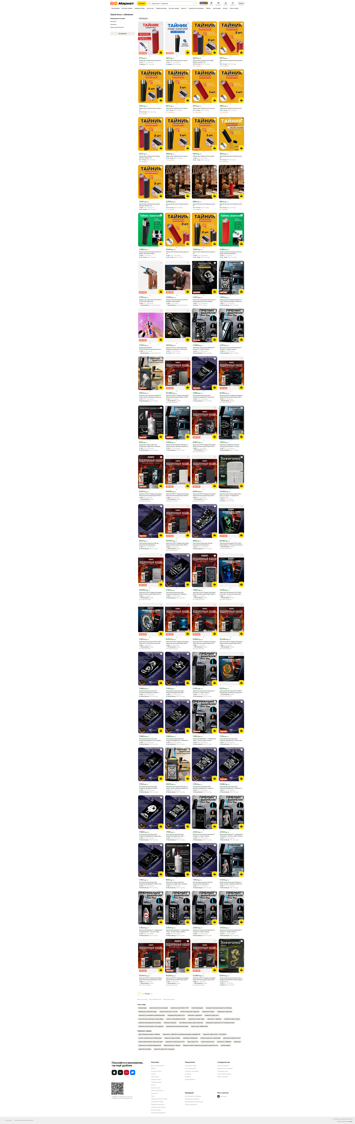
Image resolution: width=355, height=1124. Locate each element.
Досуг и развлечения (157, 1065)
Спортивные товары (157, 1101)
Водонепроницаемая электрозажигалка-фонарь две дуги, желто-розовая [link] (150, 348)
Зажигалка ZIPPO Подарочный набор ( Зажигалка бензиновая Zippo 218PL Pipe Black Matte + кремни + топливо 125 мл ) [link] (204, 494)
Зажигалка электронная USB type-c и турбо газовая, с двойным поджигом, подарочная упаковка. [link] (231, 883)
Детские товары (156, 1110)
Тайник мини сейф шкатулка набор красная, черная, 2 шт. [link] (203, 61)
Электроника (155, 1076)
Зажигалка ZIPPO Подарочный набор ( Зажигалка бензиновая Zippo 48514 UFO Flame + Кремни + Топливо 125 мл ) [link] (177, 642)
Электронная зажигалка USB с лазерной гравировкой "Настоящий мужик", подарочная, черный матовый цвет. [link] (150, 739)
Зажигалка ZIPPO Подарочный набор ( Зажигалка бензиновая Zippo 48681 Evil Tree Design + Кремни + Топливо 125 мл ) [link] (204, 593)
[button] (143, 18)
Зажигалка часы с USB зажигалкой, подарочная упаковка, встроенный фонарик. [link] (176, 348)
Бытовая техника (156, 1071)
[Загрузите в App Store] (114, 1074)
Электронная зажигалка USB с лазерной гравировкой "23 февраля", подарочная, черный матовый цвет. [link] (177, 739)
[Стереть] (194, 3)
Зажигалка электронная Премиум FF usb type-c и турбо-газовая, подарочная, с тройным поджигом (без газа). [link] (204, 348)
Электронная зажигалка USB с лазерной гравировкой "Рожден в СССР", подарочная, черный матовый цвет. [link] (204, 787)
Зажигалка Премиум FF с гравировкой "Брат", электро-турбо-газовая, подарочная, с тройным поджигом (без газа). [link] (204, 739)
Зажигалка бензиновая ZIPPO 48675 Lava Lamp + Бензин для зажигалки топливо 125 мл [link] (231, 593)
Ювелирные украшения (158, 1112)
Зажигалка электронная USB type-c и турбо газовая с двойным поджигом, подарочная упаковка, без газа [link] (231, 300)
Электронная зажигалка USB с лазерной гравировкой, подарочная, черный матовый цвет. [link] (150, 835)
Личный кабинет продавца (193, 1096)
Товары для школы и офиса (159, 1099)
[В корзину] (161, 52)
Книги (153, 1096)
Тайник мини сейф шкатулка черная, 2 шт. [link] (150, 109)
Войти (241, 3)
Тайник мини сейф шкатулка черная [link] (176, 60)
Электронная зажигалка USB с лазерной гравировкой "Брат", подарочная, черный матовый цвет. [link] (176, 835)
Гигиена (153, 1074)
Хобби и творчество (157, 1090)
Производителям (222, 1071)
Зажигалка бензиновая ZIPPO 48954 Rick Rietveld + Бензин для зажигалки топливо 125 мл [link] (231, 691)
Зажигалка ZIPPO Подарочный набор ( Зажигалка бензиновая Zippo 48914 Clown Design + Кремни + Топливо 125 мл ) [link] (231, 642)
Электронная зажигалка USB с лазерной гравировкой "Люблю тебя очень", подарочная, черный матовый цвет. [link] (150, 883)
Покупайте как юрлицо (192, 1071)
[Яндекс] (350, 1121)
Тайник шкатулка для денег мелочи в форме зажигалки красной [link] (231, 252)
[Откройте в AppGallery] (126, 1074)
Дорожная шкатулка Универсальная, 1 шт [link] (231, 157)
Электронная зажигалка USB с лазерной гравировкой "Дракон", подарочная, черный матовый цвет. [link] (149, 691)
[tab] (115, 8)
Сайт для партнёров (191, 1104)
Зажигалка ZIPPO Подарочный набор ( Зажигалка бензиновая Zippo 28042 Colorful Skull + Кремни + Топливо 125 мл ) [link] (204, 445)
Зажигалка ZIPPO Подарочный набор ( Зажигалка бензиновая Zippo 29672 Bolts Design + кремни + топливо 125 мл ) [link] (150, 593)
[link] (142, 1007)
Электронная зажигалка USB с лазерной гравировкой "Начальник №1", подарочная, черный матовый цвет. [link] (203, 396)
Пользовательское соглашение (23, 1120)
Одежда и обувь (156, 1079)
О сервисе (188, 1074)
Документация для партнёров (194, 1101)
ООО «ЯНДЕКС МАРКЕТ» (345, 1119)
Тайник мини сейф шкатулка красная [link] (150, 60)
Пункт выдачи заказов (224, 1074)
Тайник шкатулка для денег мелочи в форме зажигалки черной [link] (150, 252)
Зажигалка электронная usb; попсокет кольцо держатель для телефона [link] (204, 300)
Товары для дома (156, 1082)
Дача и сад (154, 1093)
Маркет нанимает (222, 1076)
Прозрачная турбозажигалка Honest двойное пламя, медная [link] (177, 300)
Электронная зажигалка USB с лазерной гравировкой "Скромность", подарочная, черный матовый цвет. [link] (231, 787)
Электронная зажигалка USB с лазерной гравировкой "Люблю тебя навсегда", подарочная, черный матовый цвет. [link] (231, 739)
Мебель (153, 1068)
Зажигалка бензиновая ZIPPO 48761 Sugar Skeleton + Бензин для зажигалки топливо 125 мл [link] (231, 544)
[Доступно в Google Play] (120, 1074)
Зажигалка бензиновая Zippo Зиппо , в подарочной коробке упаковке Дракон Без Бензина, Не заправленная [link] (231, 978)
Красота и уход (155, 1088)
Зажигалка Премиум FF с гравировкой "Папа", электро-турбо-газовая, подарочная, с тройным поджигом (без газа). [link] (177, 931)
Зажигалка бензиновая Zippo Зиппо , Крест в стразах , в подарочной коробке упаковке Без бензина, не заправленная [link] (231, 494)
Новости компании (223, 1065)
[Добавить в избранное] (161, 24)
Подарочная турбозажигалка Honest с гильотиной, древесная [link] (150, 300)
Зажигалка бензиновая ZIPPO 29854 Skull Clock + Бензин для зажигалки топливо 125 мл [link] (150, 642)
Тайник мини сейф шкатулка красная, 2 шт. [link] (231, 61)
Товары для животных (157, 1104)
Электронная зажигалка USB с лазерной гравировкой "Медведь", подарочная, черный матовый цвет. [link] (176, 593)
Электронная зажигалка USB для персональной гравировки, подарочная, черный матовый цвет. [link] (149, 544)
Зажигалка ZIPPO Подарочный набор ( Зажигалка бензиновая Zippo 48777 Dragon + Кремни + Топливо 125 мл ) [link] (204, 642)
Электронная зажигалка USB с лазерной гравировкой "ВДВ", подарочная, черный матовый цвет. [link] (176, 691)
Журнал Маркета (190, 1079)
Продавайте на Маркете (192, 1099)
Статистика (8, 1120)
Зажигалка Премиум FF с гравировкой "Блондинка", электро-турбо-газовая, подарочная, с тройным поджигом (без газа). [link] (231, 835)
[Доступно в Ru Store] (132, 1074)
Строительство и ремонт (158, 1107)
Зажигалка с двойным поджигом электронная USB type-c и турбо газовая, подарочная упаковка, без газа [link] (230, 445)
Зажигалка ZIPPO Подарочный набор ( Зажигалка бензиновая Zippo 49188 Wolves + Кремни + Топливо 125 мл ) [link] (204, 978)
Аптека (153, 1085)
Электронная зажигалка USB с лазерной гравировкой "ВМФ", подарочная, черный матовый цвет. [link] (149, 787)
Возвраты (188, 1076)
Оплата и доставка (190, 1068)
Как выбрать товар (190, 1065)
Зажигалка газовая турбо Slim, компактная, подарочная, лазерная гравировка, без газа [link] (149, 445)
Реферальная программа (224, 1068)
